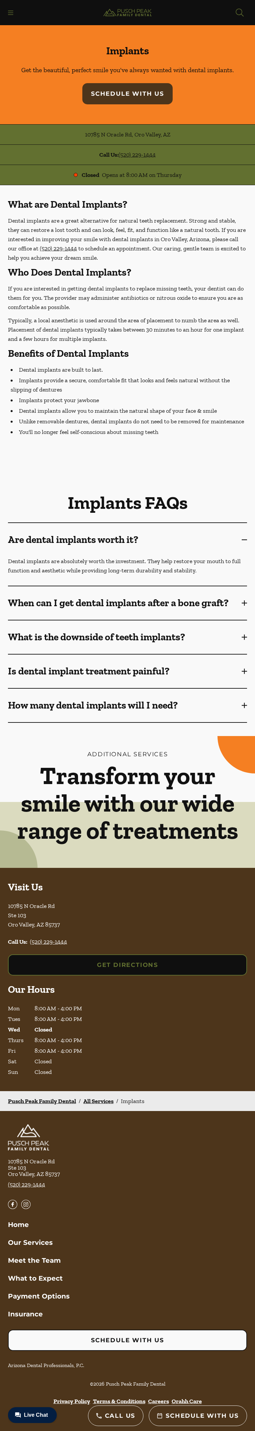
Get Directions (127, 965)
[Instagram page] (26, 1204)
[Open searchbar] (239, 12)
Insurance (25, 1314)
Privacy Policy (71, 1401)
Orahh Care (187, 1401)
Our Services (30, 1242)
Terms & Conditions (119, 1401)
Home (18, 1225)
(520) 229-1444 (137, 154)
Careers (158, 1401)
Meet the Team (34, 1260)
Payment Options (39, 1296)
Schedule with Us (127, 93)
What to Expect (35, 1278)
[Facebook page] (12, 1204)
